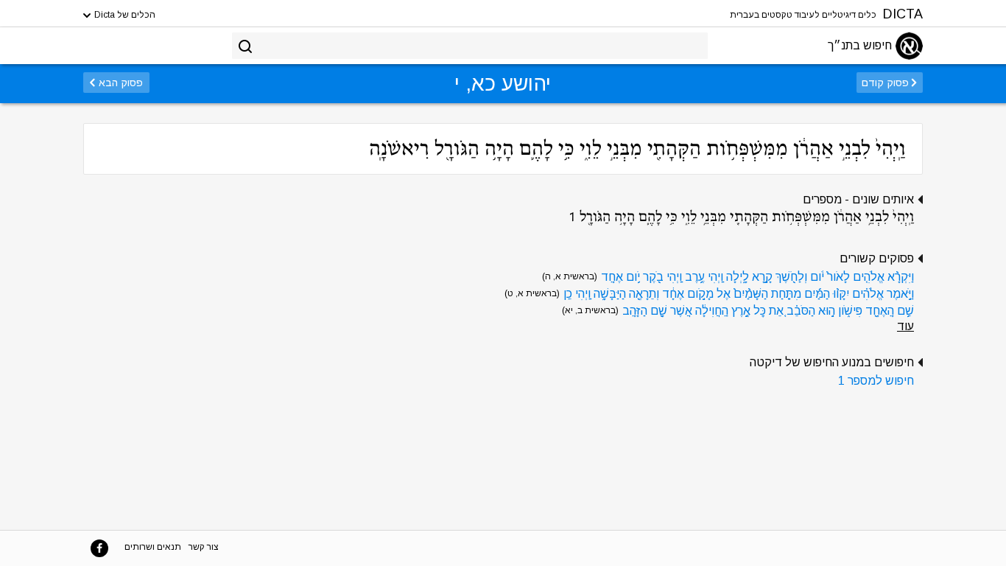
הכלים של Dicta (123, 15)
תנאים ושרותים (152, 547)
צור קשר (204, 547)
